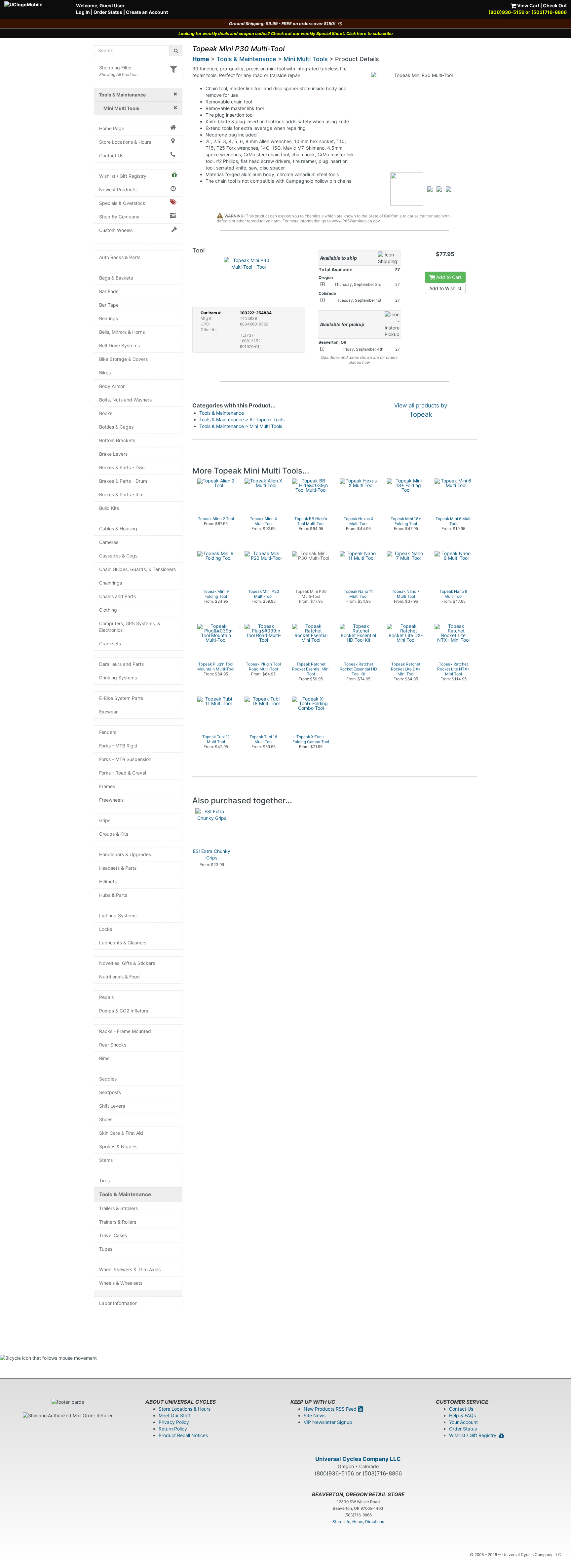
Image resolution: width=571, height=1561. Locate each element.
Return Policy (173, 1428)
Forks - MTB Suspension (125, 759)
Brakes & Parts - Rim (121, 494)
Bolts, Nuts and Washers (125, 399)
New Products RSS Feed (331, 1409)
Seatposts (110, 1092)
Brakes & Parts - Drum (123, 481)
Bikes (105, 372)
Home (200, 59)
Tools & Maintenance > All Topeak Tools (242, 419)
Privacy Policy (174, 1422)
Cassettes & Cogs (118, 555)
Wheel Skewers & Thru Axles (130, 1269)
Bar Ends (108, 291)
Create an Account (147, 12)
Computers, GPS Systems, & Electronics (129, 627)
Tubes (105, 1249)
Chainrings (110, 583)
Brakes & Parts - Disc (122, 467)
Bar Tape (109, 305)
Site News (314, 1415)
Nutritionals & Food (119, 976)
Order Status (108, 12)
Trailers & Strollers (118, 1208)
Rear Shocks (112, 1044)
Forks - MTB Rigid (118, 745)
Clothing (108, 610)
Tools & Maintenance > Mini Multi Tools (240, 426)
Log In (83, 12)
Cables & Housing (118, 528)
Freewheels (111, 800)
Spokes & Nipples (118, 1146)
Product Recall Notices (183, 1435)
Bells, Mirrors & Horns (122, 332)
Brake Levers (113, 454)
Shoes (105, 1119)
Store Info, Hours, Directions (358, 1521)
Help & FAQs (462, 1415)
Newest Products (117, 189)
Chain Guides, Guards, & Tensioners (137, 569)
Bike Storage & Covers (123, 359)
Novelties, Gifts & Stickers (127, 963)
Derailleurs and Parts (121, 664)
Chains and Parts (117, 596)
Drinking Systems (118, 677)
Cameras (108, 542)
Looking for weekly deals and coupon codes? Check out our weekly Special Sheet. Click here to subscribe (285, 33)
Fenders (107, 732)
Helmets (108, 881)
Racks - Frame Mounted (125, 1031)
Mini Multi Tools (306, 59)
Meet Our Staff (175, 1415)
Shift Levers (112, 1106)
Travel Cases (113, 1235)
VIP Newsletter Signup (328, 1422)
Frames (107, 786)
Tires (104, 1180)
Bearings (108, 318)
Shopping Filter (115, 67)
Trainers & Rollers (117, 1222)
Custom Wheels (116, 230)
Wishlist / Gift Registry (122, 176)
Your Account (463, 1422)
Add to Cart (448, 277)
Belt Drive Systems (119, 345)
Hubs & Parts (113, 895)
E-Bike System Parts (121, 698)
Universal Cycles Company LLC (358, 1459)
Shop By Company (119, 216)
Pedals (106, 997)
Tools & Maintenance (125, 1194)
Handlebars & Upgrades (125, 854)
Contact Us (111, 155)
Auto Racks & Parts (119, 257)
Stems (106, 1160)
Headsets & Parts (117, 868)
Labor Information (118, 1303)
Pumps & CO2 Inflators (123, 1010)
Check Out (555, 5)
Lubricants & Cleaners (122, 942)
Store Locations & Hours (125, 142)
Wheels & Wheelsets (120, 1283)
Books (105, 413)
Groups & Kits (113, 834)
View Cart (527, 5)
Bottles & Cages (116, 427)
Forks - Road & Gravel (122, 773)
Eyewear (108, 711)
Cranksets (110, 643)
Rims (104, 1058)
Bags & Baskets (116, 278)
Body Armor (112, 386)
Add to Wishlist (445, 288)
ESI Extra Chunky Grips (211, 854)
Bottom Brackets (117, 440)
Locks (105, 929)
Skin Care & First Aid (121, 1133)
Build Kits (109, 508)
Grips (104, 820)
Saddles (108, 1079)
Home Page (111, 128)
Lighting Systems (117, 915)
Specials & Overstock (122, 203)
